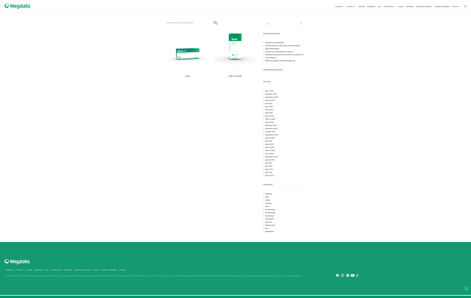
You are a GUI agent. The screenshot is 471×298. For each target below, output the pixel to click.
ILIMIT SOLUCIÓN (235, 76)
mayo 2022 (269, 144)
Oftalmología (270, 209)
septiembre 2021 (271, 157)
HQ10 (267, 206)
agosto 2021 (270, 160)
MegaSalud (371, 6)
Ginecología (269, 216)
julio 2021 (268, 163)
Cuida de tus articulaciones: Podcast (279, 52)
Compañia (339, 6)
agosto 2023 (270, 100)
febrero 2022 (270, 150)
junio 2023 (269, 106)
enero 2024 (269, 91)
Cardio (267, 200)
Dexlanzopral (270, 225)
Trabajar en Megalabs (442, 6)
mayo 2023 (269, 110)
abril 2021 (268, 172)
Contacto (455, 6)
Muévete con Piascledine (274, 42)
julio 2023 (268, 103)
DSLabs (362, 6)
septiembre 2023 (271, 97)
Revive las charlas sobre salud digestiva (280, 61)
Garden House (389, 6)
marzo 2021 (269, 175)
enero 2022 (269, 153)
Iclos (379, 6)
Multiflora (268, 194)
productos (41, 276)
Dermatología (270, 212)
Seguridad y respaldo (424, 6)
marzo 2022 (269, 147)
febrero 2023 (270, 119)
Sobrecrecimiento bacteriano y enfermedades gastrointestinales (282, 47)
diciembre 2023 (271, 94)
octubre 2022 (270, 131)
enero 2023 (269, 122)
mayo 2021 (269, 169)
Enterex (401, 6)
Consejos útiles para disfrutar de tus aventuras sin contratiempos (284, 56)
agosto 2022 (270, 138)
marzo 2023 (269, 116)
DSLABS (29, 270)
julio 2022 (268, 141)
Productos (351, 6)
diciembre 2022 (271, 125)
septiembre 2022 (271, 135)
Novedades (410, 6)
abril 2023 (269, 113)
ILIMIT (187, 76)
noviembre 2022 (271, 128)
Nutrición (268, 222)
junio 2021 (268, 166)
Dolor (267, 197)
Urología (268, 203)
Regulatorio (269, 231)
